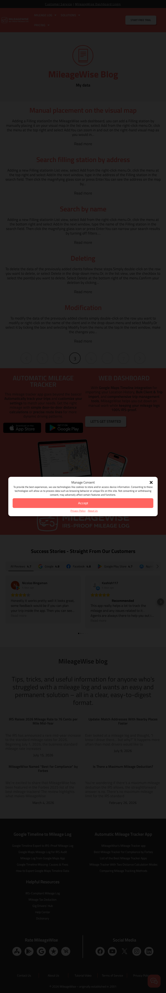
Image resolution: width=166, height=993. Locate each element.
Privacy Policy (78, 511)
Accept (83, 503)
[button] (151, 482)
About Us (93, 511)
